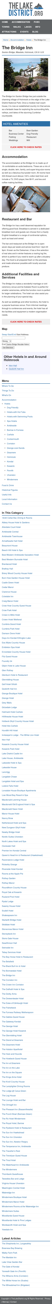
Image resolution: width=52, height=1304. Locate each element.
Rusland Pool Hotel (10, 896)
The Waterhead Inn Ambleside (15, 1164)
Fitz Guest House (9, 656)
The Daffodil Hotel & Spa (13, 989)
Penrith (10, 470)
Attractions (9, 31)
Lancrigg (6, 772)
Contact (13, 1302)
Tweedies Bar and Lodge (13, 1178)
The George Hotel (10, 1026)
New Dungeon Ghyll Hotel (13, 827)
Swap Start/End (9, 334)
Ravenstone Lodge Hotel (13, 859)
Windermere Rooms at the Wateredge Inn (20, 1206)
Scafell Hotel (7, 910)
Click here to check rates (26, 147)
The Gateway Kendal (11, 1021)
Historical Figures (10, 490)
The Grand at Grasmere (12, 1040)
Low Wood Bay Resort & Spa (15, 795)
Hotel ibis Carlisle (10, 725)
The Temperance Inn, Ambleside (16, 1146)
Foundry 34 (7, 661)
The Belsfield (8, 961)
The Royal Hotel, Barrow (13, 1123)
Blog (35, 31)
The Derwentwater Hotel (13, 998)
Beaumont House (10, 545)
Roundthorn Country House (14, 887)
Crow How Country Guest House (16, 605)
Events (24, 31)
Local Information (9, 499)
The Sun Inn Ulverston (12, 1137)
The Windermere (9, 1169)
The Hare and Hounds (12, 1053)
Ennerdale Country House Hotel (16, 651)
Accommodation (21, 21)
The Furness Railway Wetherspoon (17, 1012)
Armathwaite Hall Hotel (12, 540)
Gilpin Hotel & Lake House (14, 665)
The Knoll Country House (13, 1081)
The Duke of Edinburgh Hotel (15, 1003)
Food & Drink (8, 485)
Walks (17, 26)
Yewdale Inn (7, 1229)
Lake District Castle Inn (12, 753)
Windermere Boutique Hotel (14, 1197)
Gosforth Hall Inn (16, 368)
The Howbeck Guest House (14, 1058)
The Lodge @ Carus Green (14, 1090)
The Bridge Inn (8, 975)
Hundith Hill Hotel (10, 730)
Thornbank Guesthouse (12, 1174)
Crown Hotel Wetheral (12, 619)
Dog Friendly (12, 407)
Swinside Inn (8, 947)
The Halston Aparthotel (12, 1049)
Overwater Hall (8, 845)
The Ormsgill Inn (9, 1104)
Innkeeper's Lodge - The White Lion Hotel (20, 735)
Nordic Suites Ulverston (12, 836)
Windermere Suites (10, 1211)
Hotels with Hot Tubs (16, 412)
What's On (6, 395)
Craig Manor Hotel (10, 601)
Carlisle (10, 434)
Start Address (22, 334)
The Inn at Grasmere (11, 1063)
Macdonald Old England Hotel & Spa (18, 804)
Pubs (37, 21)
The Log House (9, 1095)
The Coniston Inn (9, 979)
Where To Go (8, 385)
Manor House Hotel (10, 813)
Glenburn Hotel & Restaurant (15, 674)
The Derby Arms (9, 993)
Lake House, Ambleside (12, 758)
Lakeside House (9, 767)
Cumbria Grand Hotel (11, 624)
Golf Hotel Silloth (9, 684)
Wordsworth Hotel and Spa (14, 1224)
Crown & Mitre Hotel (11, 614)
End (4, 344)
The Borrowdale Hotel (12, 970)
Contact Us (7, 503)
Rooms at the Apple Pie (12, 873)
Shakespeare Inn (9, 915)
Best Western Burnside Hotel (15, 559)
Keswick (11, 466)
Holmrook (11, 457)
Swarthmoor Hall (9, 943)
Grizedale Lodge (9, 707)
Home (5, 21)
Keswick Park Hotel (10, 748)
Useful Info (6, 494)
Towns (5, 26)
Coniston (11, 443)
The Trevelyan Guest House (14, 1155)
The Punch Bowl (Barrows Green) (17, 1114)
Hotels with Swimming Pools (20, 416)
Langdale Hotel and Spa (13, 781)
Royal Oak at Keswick (12, 892)
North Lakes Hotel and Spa (14, 841)
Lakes (28, 26)
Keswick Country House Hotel (15, 744)
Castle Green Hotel (10, 582)
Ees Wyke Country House (13, 642)
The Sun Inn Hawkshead (13, 1132)
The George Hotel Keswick (14, 1030)
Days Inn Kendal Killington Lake (16, 638)
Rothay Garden (9, 878)
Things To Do (8, 390)
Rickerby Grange (9, 864)
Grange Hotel (8, 698)
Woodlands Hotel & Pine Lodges (16, 1220)
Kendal (10, 461)
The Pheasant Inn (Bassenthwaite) (17, 1109)
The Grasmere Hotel (11, 1044)
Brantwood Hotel (9, 564)
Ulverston (11, 475)
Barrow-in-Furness (15, 430)
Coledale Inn (7, 596)
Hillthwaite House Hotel (12, 716)
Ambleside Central (10, 531)
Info (37, 26)
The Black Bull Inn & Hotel (13, 966)
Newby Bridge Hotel (11, 832)
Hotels (7, 403)
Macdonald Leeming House (14, 799)
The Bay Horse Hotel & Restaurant (17, 956)
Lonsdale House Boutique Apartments (19, 790)
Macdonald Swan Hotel (12, 809)
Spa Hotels (12, 421)
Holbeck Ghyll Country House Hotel (18, 721)
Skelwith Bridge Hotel (11, 919)
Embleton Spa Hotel (11, 647)
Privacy (47, 1298)
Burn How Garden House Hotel (16, 577)
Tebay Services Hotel (11, 952)
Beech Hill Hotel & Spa (12, 550)
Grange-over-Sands (15, 448)
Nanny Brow (7, 818)
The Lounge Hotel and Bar (14, 1100)
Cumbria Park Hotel (11, 628)
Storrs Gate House (10, 938)
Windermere (12, 479)
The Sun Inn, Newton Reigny (15, 1141)
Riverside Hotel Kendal (12, 869)
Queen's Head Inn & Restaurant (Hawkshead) (22, 855)
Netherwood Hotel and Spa (14, 822)
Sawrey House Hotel (11, 906)
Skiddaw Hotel (8, 924)
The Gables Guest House (13, 1016)
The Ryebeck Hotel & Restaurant (16, 1127)
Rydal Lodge (7, 901)
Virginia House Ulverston (13, 1183)
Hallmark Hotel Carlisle (12, 711)
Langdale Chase (9, 776)
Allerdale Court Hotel (11, 527)
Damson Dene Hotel (11, 633)
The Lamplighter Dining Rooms (16, 1086)
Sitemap (5, 1302)
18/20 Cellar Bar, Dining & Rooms (17, 517)
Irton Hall (13, 365)
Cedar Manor (8, 587)
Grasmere (11, 452)
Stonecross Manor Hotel (12, 929)
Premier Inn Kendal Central (14, 850)
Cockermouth (13, 439)
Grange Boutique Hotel (12, 693)
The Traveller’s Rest (11, 1150)
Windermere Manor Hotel (13, 1201)
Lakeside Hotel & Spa (11, 762)
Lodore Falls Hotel (10, 785)
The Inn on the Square (12, 1072)
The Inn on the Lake (11, 1067)
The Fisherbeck (9, 1007)
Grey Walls (7, 702)
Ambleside (12, 425)
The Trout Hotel (9, 1160)
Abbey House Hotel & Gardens (16, 522)
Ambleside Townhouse (12, 536)
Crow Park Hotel (9, 610)
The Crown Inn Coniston (13, 984)
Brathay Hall (7, 568)
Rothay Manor (8, 882)
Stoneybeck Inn (9, 933)
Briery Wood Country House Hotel (17, 573)
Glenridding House (10, 679)
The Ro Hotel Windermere (13, 1118)
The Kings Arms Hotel (12, 1077)
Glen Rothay (7, 670)
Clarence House (9, 591)
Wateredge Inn (8, 1192)
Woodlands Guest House (13, 1215)
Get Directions (8, 348)
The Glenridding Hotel (12, 1035)
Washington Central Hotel (13, 1187)
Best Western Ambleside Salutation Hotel (20, 554)
